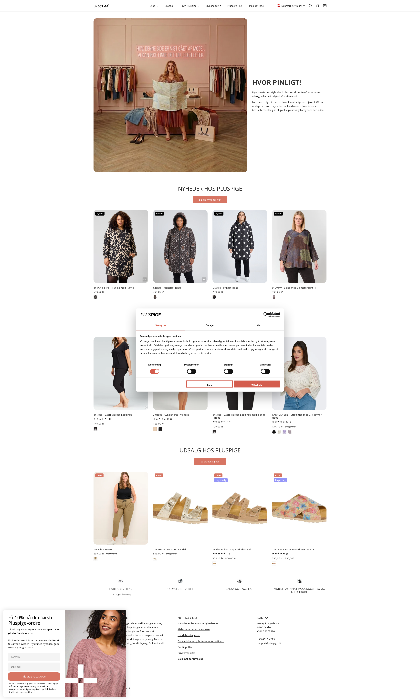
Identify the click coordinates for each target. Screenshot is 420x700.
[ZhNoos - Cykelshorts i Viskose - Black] (160, 429)
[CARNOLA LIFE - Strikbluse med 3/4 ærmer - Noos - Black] (274, 432)
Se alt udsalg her (210, 461)
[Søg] (310, 5)
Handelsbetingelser (189, 635)
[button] (324, 5)
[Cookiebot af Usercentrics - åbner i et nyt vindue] (266, 314)
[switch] (191, 371)
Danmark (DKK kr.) (291, 5)
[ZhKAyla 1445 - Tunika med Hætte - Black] (95, 297)
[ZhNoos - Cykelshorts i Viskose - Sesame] (155, 429)
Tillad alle (257, 385)
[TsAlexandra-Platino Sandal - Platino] (155, 559)
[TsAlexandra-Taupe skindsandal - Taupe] (214, 563)
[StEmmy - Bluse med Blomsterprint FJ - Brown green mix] (274, 297)
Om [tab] (259, 325)
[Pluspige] (102, 5)
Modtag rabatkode (34, 676)
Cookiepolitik (185, 647)
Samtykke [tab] (161, 325)
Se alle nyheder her (210, 199)
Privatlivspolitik (186, 652)
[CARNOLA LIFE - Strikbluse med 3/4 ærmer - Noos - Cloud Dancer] (279, 432)
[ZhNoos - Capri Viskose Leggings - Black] (95, 429)
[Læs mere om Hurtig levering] (121, 581)
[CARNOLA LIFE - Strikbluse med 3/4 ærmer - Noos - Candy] (290, 432)
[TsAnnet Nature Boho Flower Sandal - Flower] (274, 563)
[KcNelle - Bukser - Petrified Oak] (95, 559)
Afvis (209, 385)
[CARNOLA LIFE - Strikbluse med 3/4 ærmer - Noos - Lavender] (284, 432)
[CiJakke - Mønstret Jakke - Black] (155, 297)
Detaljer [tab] (210, 325)
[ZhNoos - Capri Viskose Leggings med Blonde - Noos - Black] (214, 432)
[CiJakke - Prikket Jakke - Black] (214, 297)
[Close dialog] (123, 614)
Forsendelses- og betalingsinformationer (201, 641)
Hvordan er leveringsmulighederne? (198, 623)
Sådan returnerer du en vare (194, 629)
